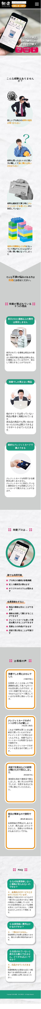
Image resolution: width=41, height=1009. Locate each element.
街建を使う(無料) (18, 6)
